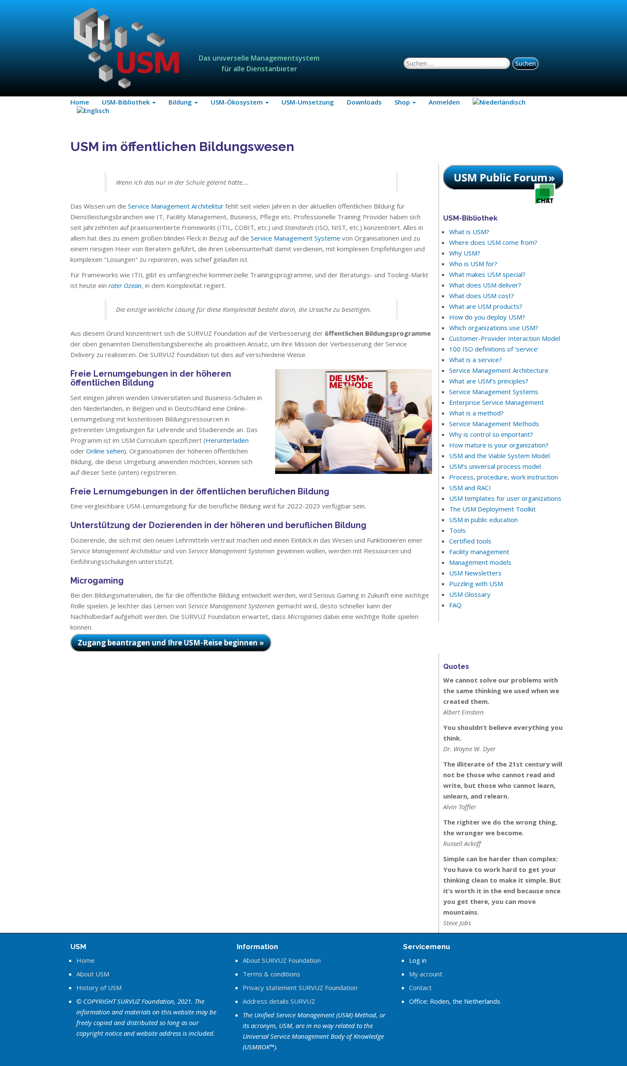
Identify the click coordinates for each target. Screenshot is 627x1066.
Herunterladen (227, 440)
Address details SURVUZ (279, 1001)
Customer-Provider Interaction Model (504, 338)
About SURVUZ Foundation (282, 960)
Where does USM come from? (493, 242)
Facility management (479, 551)
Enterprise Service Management (496, 402)
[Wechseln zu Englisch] (93, 110)
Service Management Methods (494, 423)
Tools (457, 530)
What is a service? (475, 359)
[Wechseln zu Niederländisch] (499, 102)
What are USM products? (485, 306)
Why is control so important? (491, 434)
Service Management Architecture (499, 370)
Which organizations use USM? (493, 327)
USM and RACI (470, 487)
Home (79, 102)
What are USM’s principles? (488, 381)
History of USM (99, 987)
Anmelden (444, 102)
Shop (403, 102)
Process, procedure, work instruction (503, 477)
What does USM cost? (481, 295)
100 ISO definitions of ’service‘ (494, 349)
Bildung (181, 102)
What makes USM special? (487, 274)
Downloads (364, 102)
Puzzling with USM (476, 583)
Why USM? (464, 253)
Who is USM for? (473, 263)
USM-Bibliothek (126, 102)
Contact (420, 987)
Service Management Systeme (295, 238)
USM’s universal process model (495, 466)
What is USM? (469, 231)
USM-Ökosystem (237, 102)
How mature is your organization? (499, 445)
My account (425, 974)
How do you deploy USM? (487, 317)
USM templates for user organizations (505, 498)
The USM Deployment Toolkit (492, 509)
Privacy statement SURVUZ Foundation (300, 987)
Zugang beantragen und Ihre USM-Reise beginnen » (171, 643)
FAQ (455, 605)
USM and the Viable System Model (499, 455)
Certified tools (470, 541)
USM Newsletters (475, 573)
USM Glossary (470, 594)
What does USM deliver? (485, 285)
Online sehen (105, 451)
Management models (480, 562)
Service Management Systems (493, 391)
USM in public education (483, 519)
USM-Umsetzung (308, 102)
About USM (92, 974)
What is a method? (476, 413)
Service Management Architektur (176, 206)
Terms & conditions (271, 974)
